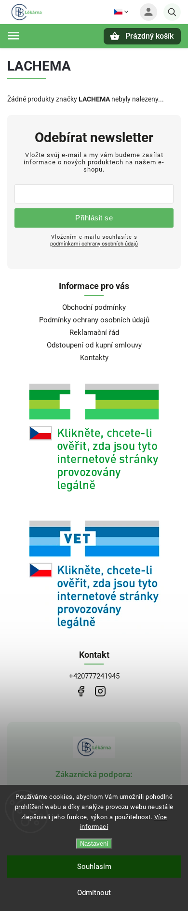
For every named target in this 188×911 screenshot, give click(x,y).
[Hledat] (172, 12)
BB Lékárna (81, 691)
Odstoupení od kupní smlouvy (94, 345)
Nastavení (94, 843)
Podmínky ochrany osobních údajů (94, 320)
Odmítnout (94, 892)
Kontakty (94, 357)
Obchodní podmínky (94, 307)
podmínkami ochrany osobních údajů (94, 243)
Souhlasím (94, 866)
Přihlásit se (94, 218)
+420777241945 (94, 676)
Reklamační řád (94, 332)
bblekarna (100, 691)
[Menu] (13, 36)
